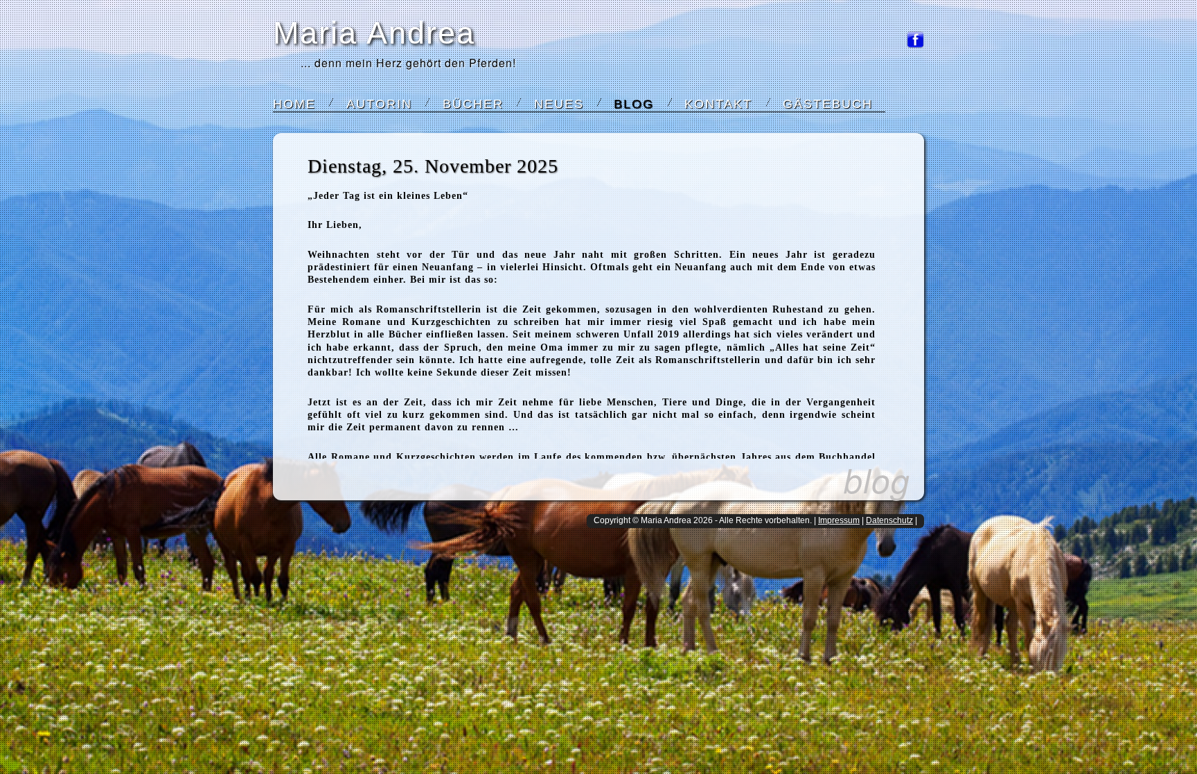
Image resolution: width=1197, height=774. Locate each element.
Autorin (379, 104)
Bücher (473, 104)
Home (294, 104)
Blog (634, 104)
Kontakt (718, 104)
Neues (559, 104)
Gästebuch (828, 104)
